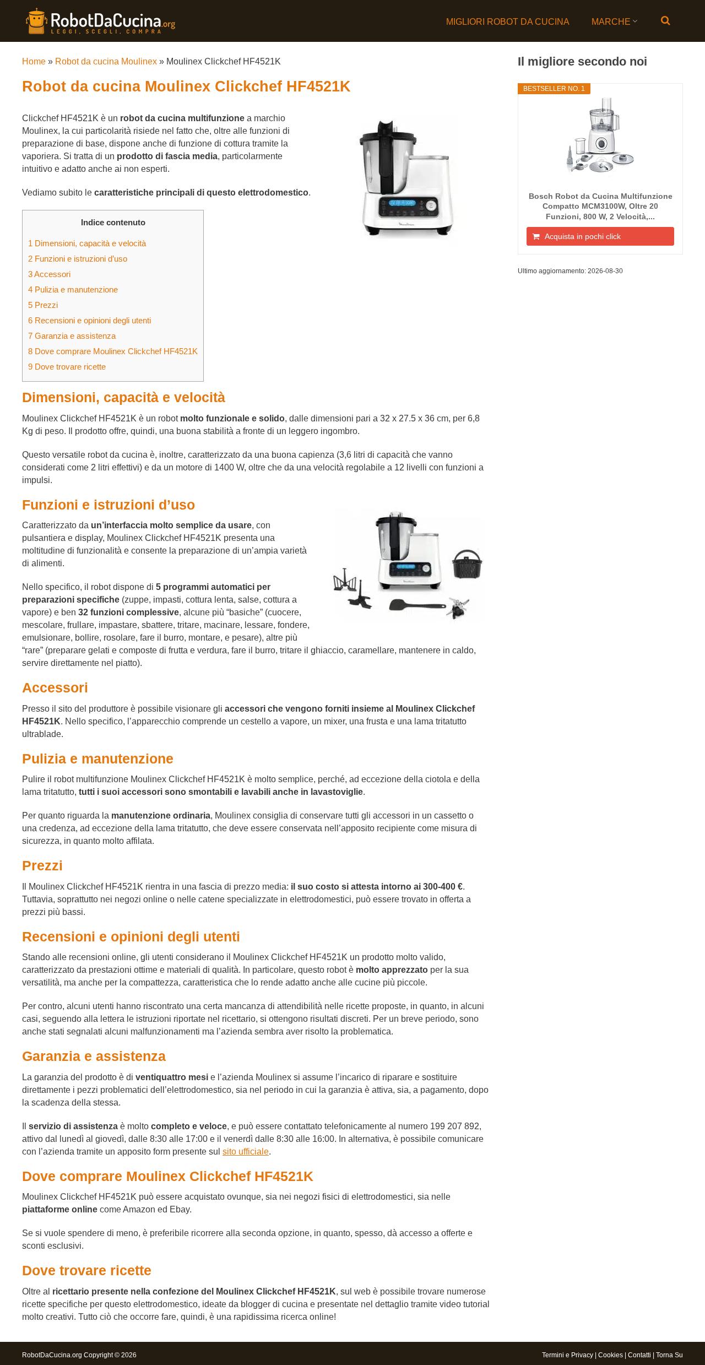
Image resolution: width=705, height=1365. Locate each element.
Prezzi (43, 305)
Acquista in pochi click (583, 236)
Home (34, 61)
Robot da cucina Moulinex (106, 61)
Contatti (639, 1355)
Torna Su (669, 1355)
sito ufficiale (246, 1151)
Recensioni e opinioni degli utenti (89, 320)
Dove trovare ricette (67, 366)
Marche (611, 21)
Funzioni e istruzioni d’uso (77, 258)
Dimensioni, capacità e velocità (87, 243)
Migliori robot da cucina (508, 21)
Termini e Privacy (567, 1355)
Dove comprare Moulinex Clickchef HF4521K (113, 351)
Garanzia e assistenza (72, 335)
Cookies (610, 1355)
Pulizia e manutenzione (73, 289)
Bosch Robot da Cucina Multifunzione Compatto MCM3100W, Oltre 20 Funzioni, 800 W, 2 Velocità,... (601, 206)
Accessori (49, 274)
